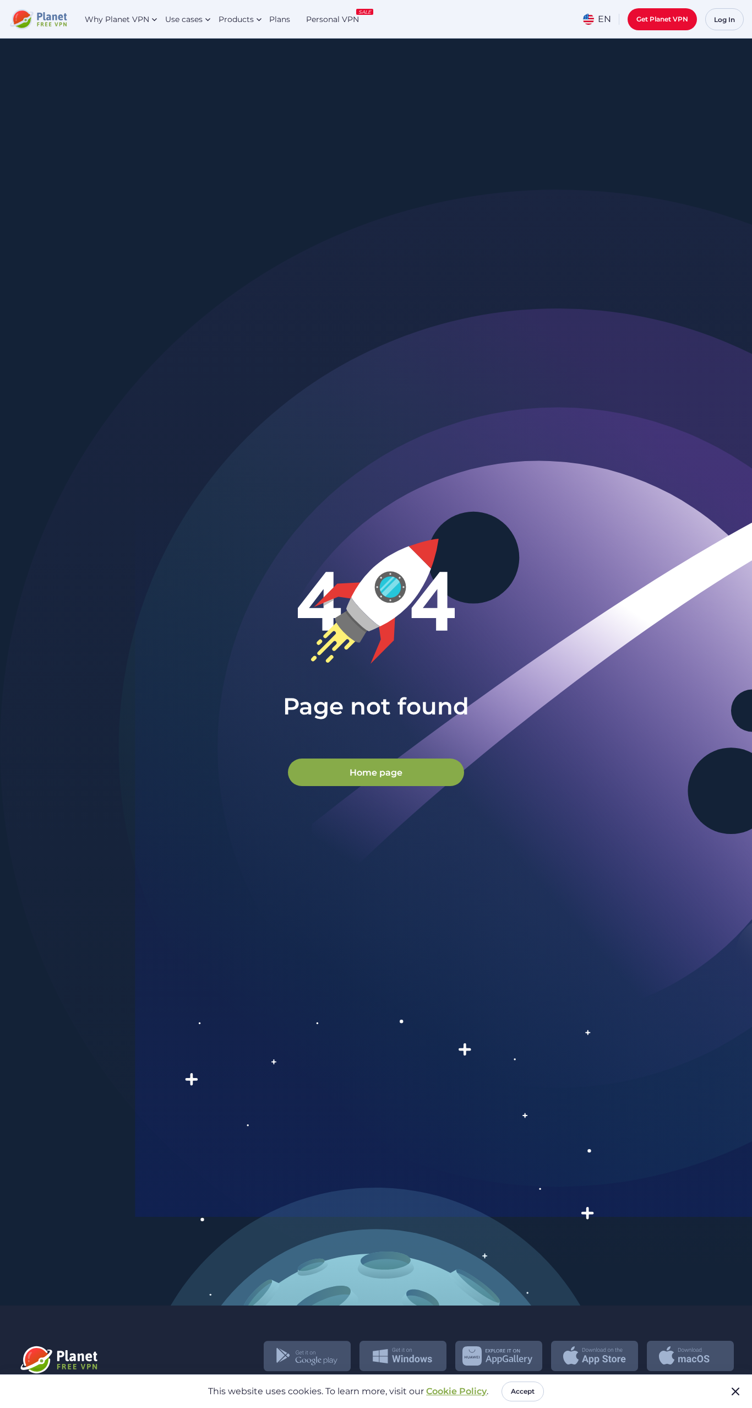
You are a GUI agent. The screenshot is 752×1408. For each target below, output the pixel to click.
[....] (37, 19)
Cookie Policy (456, 1391)
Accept (523, 1391)
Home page (376, 772)
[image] (58, 1356)
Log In (724, 19)
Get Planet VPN (662, 19)
